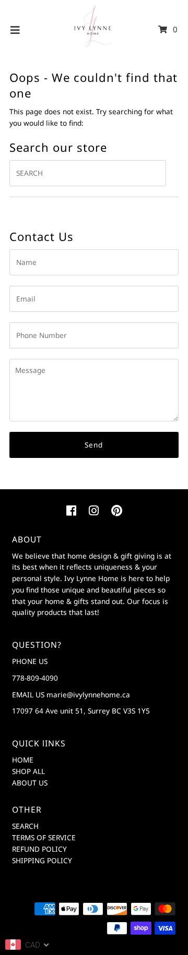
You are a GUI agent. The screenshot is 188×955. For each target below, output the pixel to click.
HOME (22, 760)
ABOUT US (30, 783)
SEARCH (25, 826)
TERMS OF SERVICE (44, 837)
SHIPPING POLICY (42, 860)
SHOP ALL (28, 771)
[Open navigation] (15, 30)
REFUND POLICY (39, 849)
